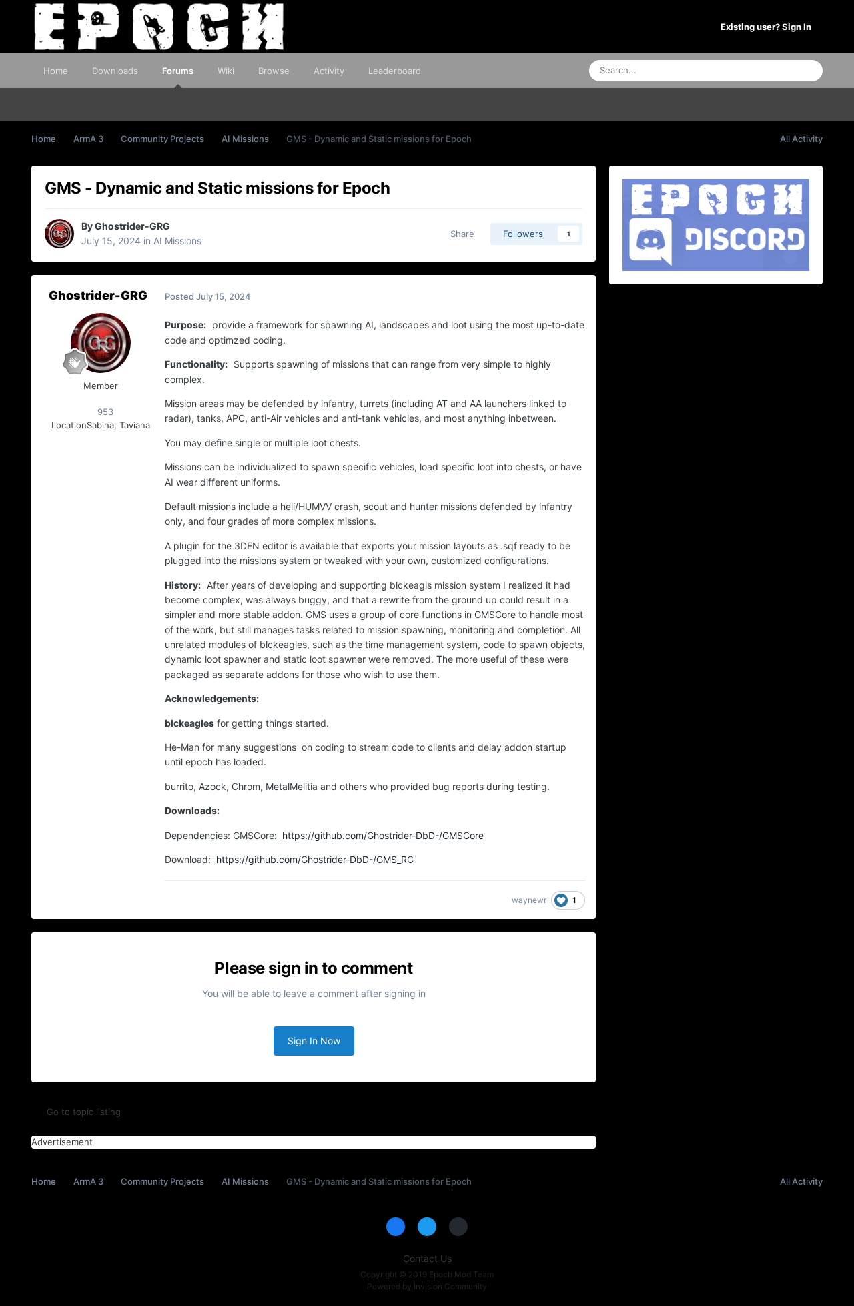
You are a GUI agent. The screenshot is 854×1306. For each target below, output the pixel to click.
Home (55, 70)
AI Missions (177, 240)
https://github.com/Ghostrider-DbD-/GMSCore (383, 835)
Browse (274, 70)
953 (104, 411)
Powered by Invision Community (427, 1286)
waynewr (529, 900)
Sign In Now (314, 1040)
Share (459, 233)
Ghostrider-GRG (132, 226)
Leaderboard (394, 70)
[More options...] (571, 296)
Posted (208, 296)
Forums (177, 70)
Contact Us (427, 1258)
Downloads (115, 70)
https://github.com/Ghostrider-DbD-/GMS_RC (315, 859)
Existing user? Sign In (768, 26)
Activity (329, 70)
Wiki (226, 70)
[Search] (809, 70)
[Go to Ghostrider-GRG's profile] (59, 233)
